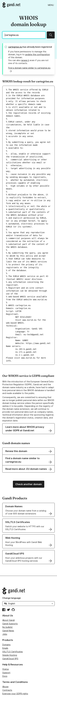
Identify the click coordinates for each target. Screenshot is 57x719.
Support (6, 672)
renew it (25, 60)
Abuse (5, 686)
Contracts (7, 690)
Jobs (4, 634)
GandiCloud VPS (10, 658)
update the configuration (37, 54)
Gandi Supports (10, 623)
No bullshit (7, 627)
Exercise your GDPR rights (15, 693)
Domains (6, 644)
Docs (4, 676)
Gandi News (8, 630)
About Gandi (8, 620)
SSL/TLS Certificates (12, 651)
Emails (5, 648)
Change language (11, 598)
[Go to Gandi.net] (11, 5)
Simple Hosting (9, 655)
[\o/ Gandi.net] (28, 591)
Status (5, 669)
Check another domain (28, 484)
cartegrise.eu (15, 47)
